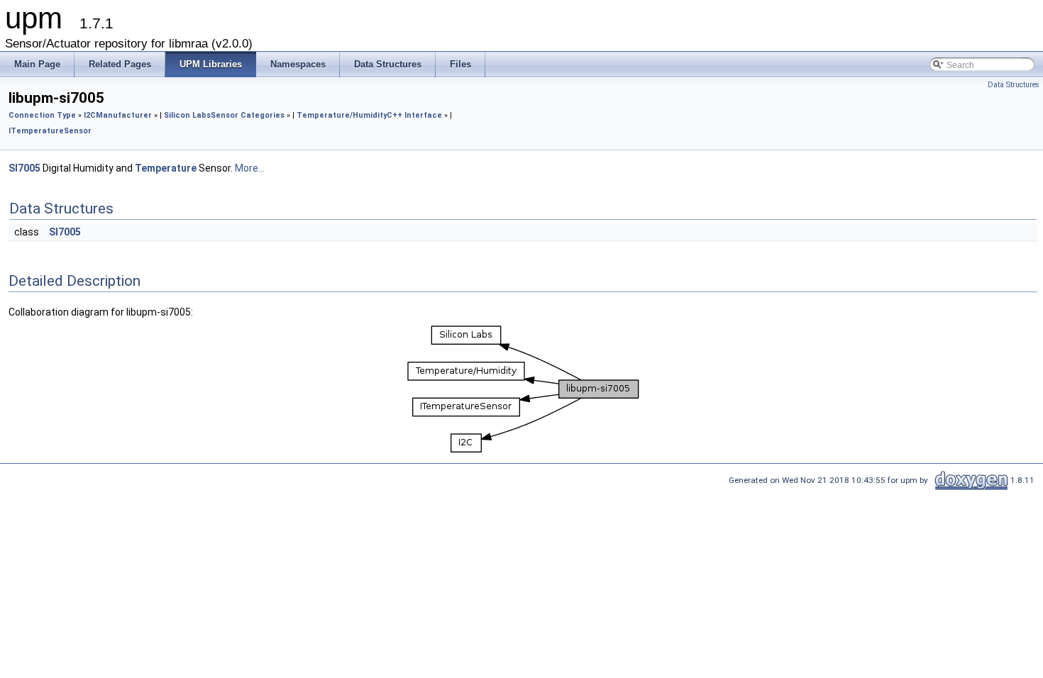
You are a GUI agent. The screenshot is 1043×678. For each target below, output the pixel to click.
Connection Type (42, 115)
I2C (90, 115)
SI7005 (24, 168)
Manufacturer (124, 115)
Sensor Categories (248, 115)
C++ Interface (414, 115)
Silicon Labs (187, 115)
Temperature (166, 168)
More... (250, 168)
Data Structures (1013, 84)
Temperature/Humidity (342, 115)
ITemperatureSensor (50, 130)
